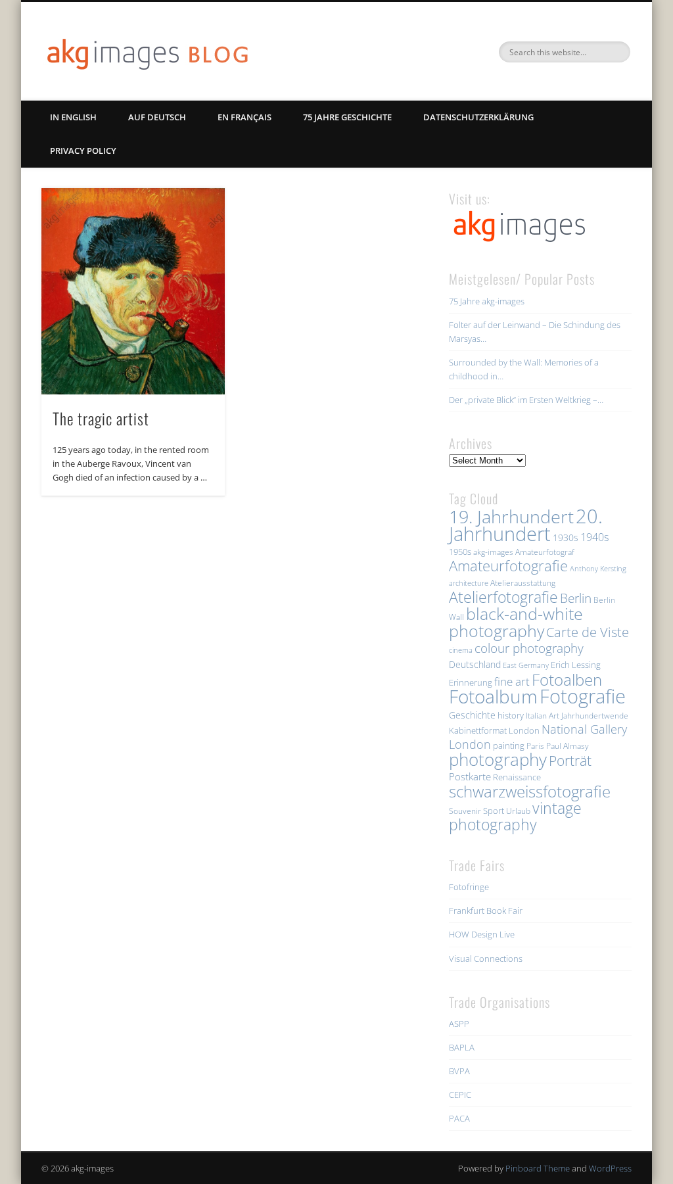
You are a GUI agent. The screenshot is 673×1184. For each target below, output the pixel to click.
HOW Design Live (482, 934)
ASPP (459, 1024)
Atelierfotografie (503, 596)
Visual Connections (485, 958)
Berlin (576, 598)
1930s (565, 537)
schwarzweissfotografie (530, 791)
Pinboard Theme (537, 1168)
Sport (493, 811)
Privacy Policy (83, 150)
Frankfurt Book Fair (485, 910)
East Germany (526, 665)
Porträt (570, 760)
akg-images (493, 551)
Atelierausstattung (522, 582)
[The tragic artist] (133, 291)
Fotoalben (567, 679)
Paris (535, 745)
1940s (594, 537)
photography (498, 759)
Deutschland (475, 664)
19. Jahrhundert (511, 516)
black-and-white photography (516, 622)
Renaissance (517, 777)
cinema (461, 650)
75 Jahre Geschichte (347, 117)
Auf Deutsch (157, 117)
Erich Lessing (576, 665)
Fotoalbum (493, 696)
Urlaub (518, 811)
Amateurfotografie (508, 565)
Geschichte (472, 715)
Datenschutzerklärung (478, 117)
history (511, 715)
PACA (459, 1118)
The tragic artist (101, 418)
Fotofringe (469, 887)
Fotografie (583, 696)
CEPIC (460, 1095)
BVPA (459, 1071)
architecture (468, 583)
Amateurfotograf (544, 551)
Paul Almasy (567, 745)
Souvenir (465, 811)
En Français (244, 117)
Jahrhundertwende (594, 715)
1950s (460, 551)
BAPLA (462, 1047)
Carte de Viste (587, 632)
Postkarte (470, 776)
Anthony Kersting (598, 568)
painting (508, 745)
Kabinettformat (478, 730)
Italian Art (542, 715)
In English (73, 117)
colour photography (529, 648)
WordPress (610, 1168)
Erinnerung (470, 682)
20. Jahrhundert (526, 525)
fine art (512, 681)
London (524, 730)
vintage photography (515, 816)
